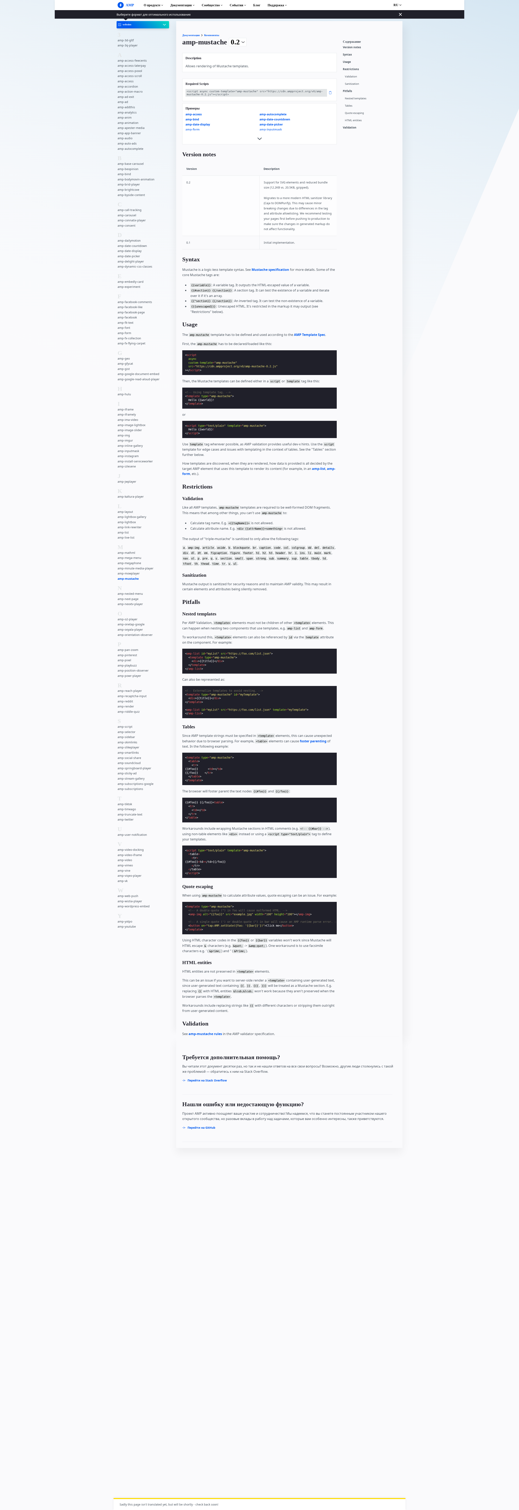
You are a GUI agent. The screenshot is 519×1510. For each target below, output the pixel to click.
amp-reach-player (130, 691)
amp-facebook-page (131, 312)
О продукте (152, 5)
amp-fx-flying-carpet (131, 343)
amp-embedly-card (131, 281)
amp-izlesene (127, 466)
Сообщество (211, 5)
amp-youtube (127, 926)
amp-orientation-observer (135, 635)
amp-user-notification (132, 835)
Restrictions (351, 69)
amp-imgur (125, 440)
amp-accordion (128, 86)
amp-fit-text (125, 323)
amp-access (126, 81)
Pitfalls (347, 91)
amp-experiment (129, 287)
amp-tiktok (125, 804)
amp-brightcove (128, 190)
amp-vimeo (125, 865)
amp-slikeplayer (128, 747)
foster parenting (313, 741)
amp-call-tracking (130, 210)
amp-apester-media (131, 128)
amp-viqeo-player (130, 876)
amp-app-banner (129, 133)
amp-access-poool (130, 71)
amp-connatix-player (132, 220)
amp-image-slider (130, 430)
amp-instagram (128, 456)
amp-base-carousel (131, 164)
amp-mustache (128, 579)
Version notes (352, 47)
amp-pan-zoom (128, 650)
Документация (181, 5)
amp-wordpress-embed (134, 906)
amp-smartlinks (128, 752)
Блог (256, 5)
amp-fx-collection (129, 338)
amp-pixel (124, 660)
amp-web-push (128, 896)
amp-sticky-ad (127, 773)
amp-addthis (126, 107)
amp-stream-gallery (131, 778)
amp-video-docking (131, 850)
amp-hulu (124, 394)
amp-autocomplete (130, 148)
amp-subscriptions (130, 789)
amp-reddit (125, 701)
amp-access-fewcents (132, 60)
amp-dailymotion (129, 240)
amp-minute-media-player (135, 568)
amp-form (124, 333)
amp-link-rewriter (130, 527)
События (236, 5)
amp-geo (124, 358)
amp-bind (124, 174)
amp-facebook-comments (135, 302)
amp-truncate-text (130, 814)
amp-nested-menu (130, 594)
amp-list (123, 532)
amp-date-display (130, 251)
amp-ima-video (128, 420)
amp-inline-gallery (130, 446)
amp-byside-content (131, 195)
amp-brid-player (129, 184)
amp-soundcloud (129, 763)
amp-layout (125, 511)
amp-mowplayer (129, 573)
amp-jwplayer (127, 481)
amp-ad (123, 102)
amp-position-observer (133, 670)
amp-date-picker (129, 256)
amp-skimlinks (127, 742)
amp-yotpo (125, 921)
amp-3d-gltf (126, 40)
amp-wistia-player (130, 901)
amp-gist (124, 369)
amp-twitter (126, 819)
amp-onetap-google (131, 624)
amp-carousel (127, 215)
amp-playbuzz (127, 665)
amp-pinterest (127, 655)
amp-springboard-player (134, 768)
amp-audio (125, 138)
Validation (351, 76)
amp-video (125, 860)
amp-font (124, 328)
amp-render (126, 706)
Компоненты (211, 35)
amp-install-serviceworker (135, 461)
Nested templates (355, 98)
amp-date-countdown (132, 246)
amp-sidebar (126, 737)
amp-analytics (127, 112)
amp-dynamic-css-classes (135, 266)
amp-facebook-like (130, 307)
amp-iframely (127, 414)
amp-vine (124, 870)
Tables (348, 105)
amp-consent (126, 225)
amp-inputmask (128, 451)
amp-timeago (127, 809)
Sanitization (352, 84)
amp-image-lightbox (131, 425)
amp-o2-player (127, 619)
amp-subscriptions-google (135, 784)
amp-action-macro (130, 91)
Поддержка (276, 5)
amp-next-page (128, 599)
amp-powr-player (129, 676)
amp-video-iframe (130, 855)
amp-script (125, 727)
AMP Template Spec (309, 334)
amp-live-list (126, 537)
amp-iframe (126, 409)
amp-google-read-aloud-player (139, 379)
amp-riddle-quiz (129, 712)
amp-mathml (126, 553)
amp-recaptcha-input (132, 696)
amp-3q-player (128, 45)
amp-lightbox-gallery (132, 517)
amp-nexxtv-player (130, 604)
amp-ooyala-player (130, 629)
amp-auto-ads (127, 143)
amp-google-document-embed (138, 374)
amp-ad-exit (126, 97)
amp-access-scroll (130, 76)
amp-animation (128, 123)
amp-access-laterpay (132, 66)
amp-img (124, 435)
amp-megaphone (129, 563)
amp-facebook (127, 317)
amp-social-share (129, 758)
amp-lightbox (127, 522)
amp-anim (125, 117)
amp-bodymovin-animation (136, 179)
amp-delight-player (131, 261)
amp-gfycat (125, 363)
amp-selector (126, 732)
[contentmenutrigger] (370, 43)
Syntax (347, 54)
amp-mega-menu (129, 558)
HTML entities (353, 120)
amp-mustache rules (205, 1034)
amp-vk (123, 881)
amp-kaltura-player (131, 496)
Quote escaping (354, 113)
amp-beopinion (128, 169)
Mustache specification (270, 269)
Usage (347, 62)
